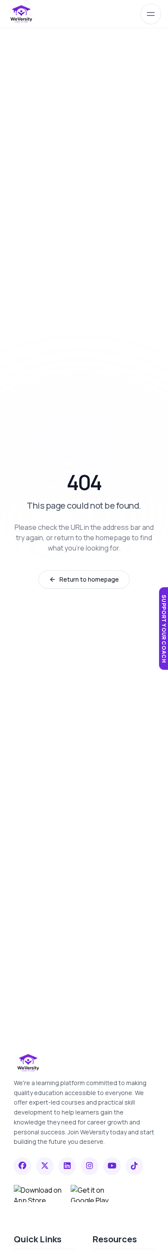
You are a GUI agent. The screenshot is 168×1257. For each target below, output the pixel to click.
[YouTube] (112, 1166)
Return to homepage (89, 579)
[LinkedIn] (67, 1166)
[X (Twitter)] (44, 1166)
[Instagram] (89, 1166)
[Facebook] (22, 1166)
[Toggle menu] (150, 13)
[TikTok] (134, 1166)
